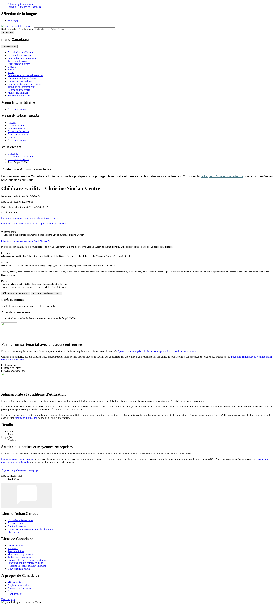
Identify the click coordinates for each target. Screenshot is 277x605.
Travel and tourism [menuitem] (17, 61)
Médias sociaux (15, 582)
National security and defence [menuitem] (23, 78)
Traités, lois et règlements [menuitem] (20, 557)
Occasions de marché (18, 131)
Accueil (12, 122)
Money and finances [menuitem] (18, 92)
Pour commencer (16, 128)
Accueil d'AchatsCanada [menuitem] (20, 52)
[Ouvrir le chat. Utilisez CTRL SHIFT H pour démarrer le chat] (26, 495)
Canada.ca (13, 153)
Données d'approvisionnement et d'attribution (30, 529)
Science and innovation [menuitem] (19, 95)
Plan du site (13, 532)
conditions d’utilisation (25, 417)
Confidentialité (15, 593)
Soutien (11, 137)
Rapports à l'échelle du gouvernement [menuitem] (27, 565)
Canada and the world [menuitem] (19, 89)
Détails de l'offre (12, 368)
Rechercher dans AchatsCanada (17, 29)
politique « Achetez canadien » (222, 176)
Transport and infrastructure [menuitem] (22, 87)
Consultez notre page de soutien (17, 459)
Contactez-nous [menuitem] (15, 545)
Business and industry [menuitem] (19, 63)
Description (10, 231)
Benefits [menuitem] (12, 66)
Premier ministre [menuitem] (16, 551)
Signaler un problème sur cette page (20, 470)
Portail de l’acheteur (18, 134)
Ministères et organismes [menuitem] (20, 554)
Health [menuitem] (11, 69)
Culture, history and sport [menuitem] (20, 81)
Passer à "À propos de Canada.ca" (25, 6)
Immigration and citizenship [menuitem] (22, 58)
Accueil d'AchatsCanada (20, 156)
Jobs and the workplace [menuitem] (19, 55)
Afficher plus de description (16, 293)
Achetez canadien (17, 125)
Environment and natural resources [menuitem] (25, 75)
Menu (9, 46)
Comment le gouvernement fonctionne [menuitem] (27, 560)
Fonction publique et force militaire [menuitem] (25, 563)
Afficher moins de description (46, 293)
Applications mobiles (18, 585)
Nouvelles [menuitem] (13, 548)
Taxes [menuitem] (11, 72)
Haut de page (8, 599)
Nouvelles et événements (20, 520)
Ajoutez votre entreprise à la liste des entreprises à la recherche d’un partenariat (157, 351)
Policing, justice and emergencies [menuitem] (24, 84)
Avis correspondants (14, 370)
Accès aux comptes (17, 109)
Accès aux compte (17, 140)
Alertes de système (17, 526)
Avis (10, 591)
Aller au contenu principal (21, 4)
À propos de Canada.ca (19, 588)
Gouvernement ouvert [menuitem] (19, 568)
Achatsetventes (15, 523)
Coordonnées (10, 365)
